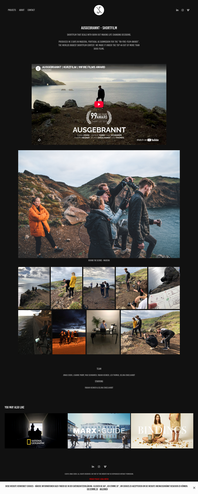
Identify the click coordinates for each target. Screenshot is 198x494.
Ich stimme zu (92, 489)
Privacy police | (94, 479)
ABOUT (21, 10)
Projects (12, 10)
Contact (31, 10)
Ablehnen (104, 489)
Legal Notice (104, 479)
